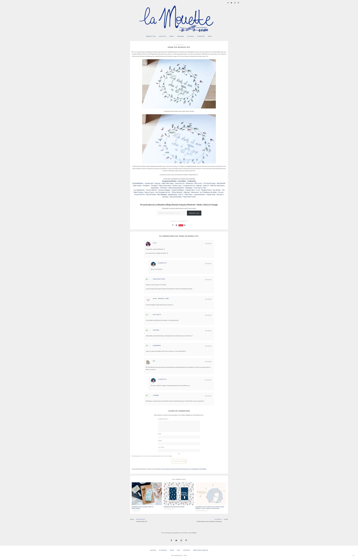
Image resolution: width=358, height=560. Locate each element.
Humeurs (180, 36)
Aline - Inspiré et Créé (161, 298)
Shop (210, 36)
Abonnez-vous (194, 213)
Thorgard (154, 185)
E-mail (160, 440)
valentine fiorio (159, 279)
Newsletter (151, 36)
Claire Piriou (188, 194)
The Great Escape (209, 183)
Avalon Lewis (177, 185)
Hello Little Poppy (168, 183)
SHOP (172, 550)
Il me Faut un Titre (200, 188)
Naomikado (155, 188)
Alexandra (157, 345)
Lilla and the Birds (176, 197)
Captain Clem (210, 194)
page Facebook (191, 166)
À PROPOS (163, 550)
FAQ (178, 550)
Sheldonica (189, 183)
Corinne (156, 395)
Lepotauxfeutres (199, 194)
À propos (201, 36)
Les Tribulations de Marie (208, 192)
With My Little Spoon (217, 185)
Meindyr (199, 185)
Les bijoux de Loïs (189, 185)
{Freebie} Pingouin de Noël (174, 506)
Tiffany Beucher (176, 192)
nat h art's (157, 314)
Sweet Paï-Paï (140, 194)
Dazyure (157, 183)
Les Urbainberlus (139, 190)
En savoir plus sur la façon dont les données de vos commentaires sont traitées (183, 469)
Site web (161, 447)
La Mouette (192, 181)
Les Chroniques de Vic (162, 192)
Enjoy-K (206, 185)
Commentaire (163, 419)
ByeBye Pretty (206, 190)
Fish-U (181, 194)
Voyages (190, 36)
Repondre (208, 243)
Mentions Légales (201, 550)
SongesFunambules (169, 181)
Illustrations (182, 221)
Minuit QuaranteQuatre (176, 188)
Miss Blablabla (162, 194)
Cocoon (220, 192)
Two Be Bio (216, 190)
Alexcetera (195, 192)
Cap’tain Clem (190, 190)
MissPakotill (221, 183)
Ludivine (156, 330)
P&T (154, 361)
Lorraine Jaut (149, 183)
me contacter (193, 532)
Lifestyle (162, 36)
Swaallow (146, 185)
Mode (172, 36)
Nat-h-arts (198, 183)
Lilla (155, 242)
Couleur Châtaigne (178, 190)
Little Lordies (137, 185)
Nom (159, 433)
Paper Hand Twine (189, 197)
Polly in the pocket (165, 185)
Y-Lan (198, 190)
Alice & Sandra (151, 194)
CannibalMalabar (137, 183)
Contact (186, 550)
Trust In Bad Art (151, 190)
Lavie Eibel (182, 181)
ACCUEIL (153, 550)
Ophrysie (187, 192)
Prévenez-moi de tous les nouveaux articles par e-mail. (152, 456)
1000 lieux (163, 188)
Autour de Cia (179, 183)
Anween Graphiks (164, 190)
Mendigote (189, 188)
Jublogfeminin (172, 194)
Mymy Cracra (149, 192)
